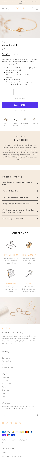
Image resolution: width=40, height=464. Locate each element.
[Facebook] (3, 423)
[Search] (7, 9)
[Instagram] (7, 423)
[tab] (7, 54)
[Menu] (3, 8)
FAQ (3, 393)
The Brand (5, 355)
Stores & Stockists (7, 367)
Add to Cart (20, 99)
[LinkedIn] (16, 423)
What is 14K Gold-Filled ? (11, 191)
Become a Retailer (7, 384)
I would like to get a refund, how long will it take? (17, 183)
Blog (3, 364)
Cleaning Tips (6, 361)
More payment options (20, 110)
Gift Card (5, 381)
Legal (3, 396)
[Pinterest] (11, 423)
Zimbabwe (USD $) (7, 448)
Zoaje (4, 42)
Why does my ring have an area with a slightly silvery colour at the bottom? (18, 211)
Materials (15, 54)
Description (6, 54)
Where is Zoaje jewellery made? (13, 219)
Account (4, 387)
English (4, 452)
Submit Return (6, 390)
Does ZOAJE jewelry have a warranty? (15, 197)
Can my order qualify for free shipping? (15, 204)
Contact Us (5, 377)
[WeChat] (20, 423)
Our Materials (6, 358)
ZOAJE (8, 456)
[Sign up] (37, 415)
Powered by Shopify (16, 456)
